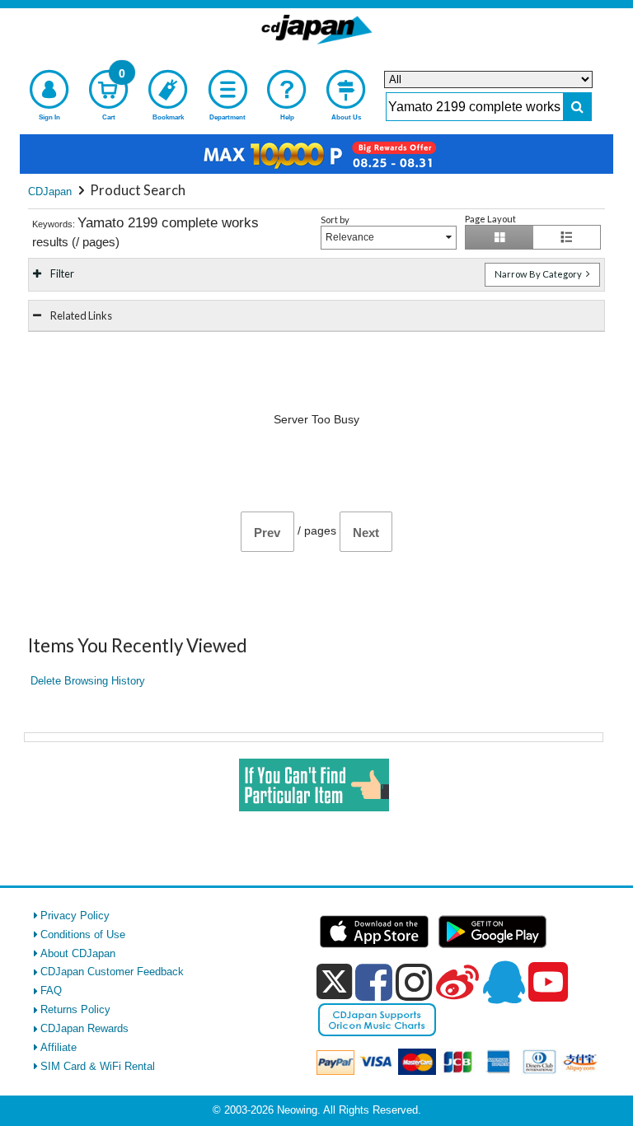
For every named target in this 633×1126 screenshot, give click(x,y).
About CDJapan (77, 953)
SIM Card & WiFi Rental (97, 1066)
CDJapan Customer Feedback (112, 971)
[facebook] (373, 981)
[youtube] (548, 982)
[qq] (503, 981)
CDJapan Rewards (84, 1028)
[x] (334, 982)
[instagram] (414, 981)
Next (366, 533)
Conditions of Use (82, 934)
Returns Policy (75, 1009)
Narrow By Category (539, 274)
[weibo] (457, 981)
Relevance (350, 237)
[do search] (577, 106)
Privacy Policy (75, 915)
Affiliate (58, 1047)
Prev (267, 533)
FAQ (51, 990)
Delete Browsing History (87, 681)
